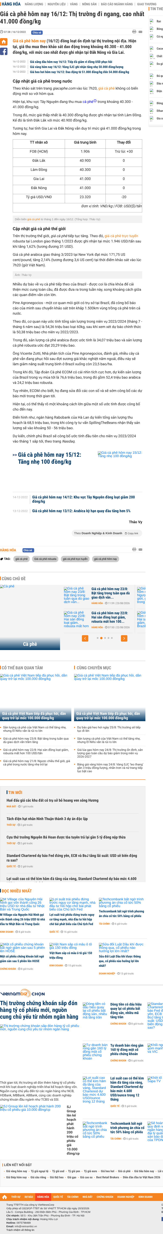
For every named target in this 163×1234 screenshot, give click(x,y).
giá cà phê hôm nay (105, 559)
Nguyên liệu (57, 4)
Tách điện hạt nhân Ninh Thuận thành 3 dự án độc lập (47, 819)
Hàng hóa (11, 4)
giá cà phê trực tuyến (121, 236)
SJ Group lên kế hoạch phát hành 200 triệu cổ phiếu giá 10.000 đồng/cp (73, 1130)
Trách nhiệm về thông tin (20, 1229)
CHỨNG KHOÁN (105, 1197)
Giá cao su (86, 1177)
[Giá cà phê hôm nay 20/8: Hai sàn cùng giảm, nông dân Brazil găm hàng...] (82, 619)
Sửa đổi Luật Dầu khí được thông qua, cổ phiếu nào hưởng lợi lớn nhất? (120, 961)
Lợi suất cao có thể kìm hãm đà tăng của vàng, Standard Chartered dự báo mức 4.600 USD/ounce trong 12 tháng (71, 881)
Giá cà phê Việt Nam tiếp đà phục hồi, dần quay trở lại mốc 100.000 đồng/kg (34, 715)
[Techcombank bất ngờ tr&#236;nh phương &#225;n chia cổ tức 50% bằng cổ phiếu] (122, 903)
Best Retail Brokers (107, 1177)
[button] (85, 638)
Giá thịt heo (56, 1177)
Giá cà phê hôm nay (30, 40)
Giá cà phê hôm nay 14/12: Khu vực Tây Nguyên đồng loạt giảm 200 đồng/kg (83, 499)
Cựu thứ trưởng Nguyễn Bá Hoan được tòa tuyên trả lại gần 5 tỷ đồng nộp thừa (66, 837)
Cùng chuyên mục (94, 667)
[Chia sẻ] (3, 51)
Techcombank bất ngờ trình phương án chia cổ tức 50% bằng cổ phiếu (121, 913)
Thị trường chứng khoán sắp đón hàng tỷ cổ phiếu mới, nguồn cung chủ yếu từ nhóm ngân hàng (39, 1010)
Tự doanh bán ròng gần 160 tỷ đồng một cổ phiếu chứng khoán (126, 1049)
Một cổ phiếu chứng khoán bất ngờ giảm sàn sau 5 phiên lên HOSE (22, 959)
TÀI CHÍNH (72, 1197)
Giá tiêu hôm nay (144, 1171)
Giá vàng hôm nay (16, 1171)
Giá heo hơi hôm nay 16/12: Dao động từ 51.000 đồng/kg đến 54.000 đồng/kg (79, 72)
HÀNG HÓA (43, 1197)
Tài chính (104, 923)
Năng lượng (34, 4)
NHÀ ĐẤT (87, 1197)
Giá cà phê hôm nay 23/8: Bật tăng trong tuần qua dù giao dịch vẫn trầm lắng (36, 740)
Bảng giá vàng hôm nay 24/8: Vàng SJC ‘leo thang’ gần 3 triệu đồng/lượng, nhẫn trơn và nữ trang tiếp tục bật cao (110, 768)
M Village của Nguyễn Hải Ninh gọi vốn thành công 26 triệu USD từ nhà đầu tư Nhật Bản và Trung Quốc (22, 919)
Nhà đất (11, 806)
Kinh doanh (6, 931)
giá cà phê (107, 88)
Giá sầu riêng (38, 1177)
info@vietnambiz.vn (26, 1226)
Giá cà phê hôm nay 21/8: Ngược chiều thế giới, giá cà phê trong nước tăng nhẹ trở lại (36, 762)
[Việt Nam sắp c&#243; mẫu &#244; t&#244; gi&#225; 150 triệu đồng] (72, 946)
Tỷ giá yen (74, 1171)
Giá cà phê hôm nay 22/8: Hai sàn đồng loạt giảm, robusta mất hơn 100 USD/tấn (36, 751)
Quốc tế (11, 866)
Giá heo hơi (107, 1171)
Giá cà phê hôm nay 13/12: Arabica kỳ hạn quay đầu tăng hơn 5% (81, 511)
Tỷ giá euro (90, 1171)
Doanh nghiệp (107, 973)
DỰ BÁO (29, 1197)
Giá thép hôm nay (16, 1177)
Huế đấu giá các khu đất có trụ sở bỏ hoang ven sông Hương (52, 800)
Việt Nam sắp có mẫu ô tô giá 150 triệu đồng (70, 955)
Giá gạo (71, 1177)
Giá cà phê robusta (45, 559)
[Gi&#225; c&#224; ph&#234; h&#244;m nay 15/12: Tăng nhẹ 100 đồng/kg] (115, 469)
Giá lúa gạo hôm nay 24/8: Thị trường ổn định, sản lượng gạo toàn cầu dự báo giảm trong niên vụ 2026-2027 (110, 753)
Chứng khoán (8, 968)
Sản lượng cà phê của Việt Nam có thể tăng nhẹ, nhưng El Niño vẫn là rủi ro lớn (34, 729)
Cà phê (30, 644)
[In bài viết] (135, 32)
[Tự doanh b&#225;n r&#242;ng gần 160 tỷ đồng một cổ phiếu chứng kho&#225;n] (95, 1051)
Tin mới (15, 792)
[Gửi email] (140, 32)
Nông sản (89, 4)
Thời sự (11, 824)
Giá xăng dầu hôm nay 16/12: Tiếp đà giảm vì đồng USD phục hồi (71, 62)
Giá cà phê (124, 1171)
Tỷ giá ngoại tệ (39, 1171)
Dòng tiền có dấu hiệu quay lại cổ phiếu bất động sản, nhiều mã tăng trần (126, 1010)
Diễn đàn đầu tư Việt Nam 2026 (141, 1177)
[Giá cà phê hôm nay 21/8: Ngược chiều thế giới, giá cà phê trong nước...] (82, 595)
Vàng (74, 4)
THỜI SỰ (15, 1197)
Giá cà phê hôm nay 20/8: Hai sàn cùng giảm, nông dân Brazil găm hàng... (115, 617)
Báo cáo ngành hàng (117, 4)
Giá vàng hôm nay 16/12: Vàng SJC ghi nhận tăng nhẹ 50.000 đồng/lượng (77, 67)
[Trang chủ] (3, 42)
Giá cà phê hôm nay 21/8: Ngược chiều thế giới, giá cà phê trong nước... (117, 593)
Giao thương (146, 4)
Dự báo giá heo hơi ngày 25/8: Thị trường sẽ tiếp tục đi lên (109, 729)
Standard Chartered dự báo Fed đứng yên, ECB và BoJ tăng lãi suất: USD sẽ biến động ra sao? (72, 858)
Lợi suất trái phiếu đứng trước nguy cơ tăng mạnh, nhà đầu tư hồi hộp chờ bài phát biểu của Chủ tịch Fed (71, 919)
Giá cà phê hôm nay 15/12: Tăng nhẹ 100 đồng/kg (49, 458)
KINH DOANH (146, 1197)
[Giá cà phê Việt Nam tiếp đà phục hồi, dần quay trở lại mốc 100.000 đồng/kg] (35, 697)
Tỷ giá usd (58, 1171)
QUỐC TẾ (58, 1197)
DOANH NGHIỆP (125, 1197)
